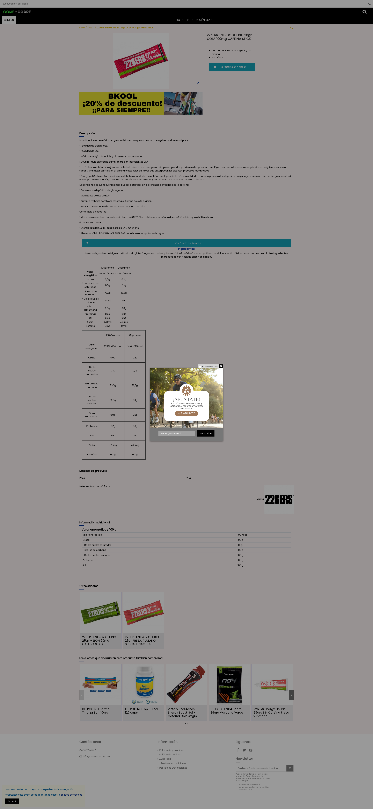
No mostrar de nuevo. (210, 367)
